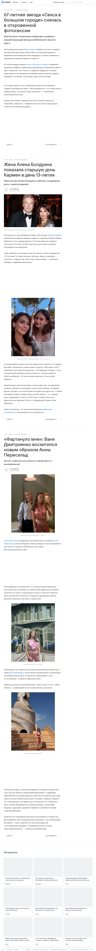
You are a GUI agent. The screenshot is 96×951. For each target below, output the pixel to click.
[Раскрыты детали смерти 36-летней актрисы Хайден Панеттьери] (78, 932)
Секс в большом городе (37, 64)
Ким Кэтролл (30, 49)
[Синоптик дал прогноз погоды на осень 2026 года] (18, 902)
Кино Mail (24, 159)
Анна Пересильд (11, 541)
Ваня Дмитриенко (16, 673)
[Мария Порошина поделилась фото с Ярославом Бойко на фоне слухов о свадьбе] (18, 932)
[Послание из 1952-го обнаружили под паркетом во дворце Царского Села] (18, 872)
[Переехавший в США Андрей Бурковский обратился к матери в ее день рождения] (78, 872)
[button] (33, 210)
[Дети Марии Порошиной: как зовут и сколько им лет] (78, 902)
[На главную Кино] (7, 2)
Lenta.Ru (25, 10)
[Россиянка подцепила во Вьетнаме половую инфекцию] (48, 872)
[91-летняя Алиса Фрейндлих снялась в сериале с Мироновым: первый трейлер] (48, 932)
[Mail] (3, 2)
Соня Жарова (14, 189)
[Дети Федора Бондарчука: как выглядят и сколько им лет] (48, 902)
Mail (3, 949)
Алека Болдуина (54, 235)
